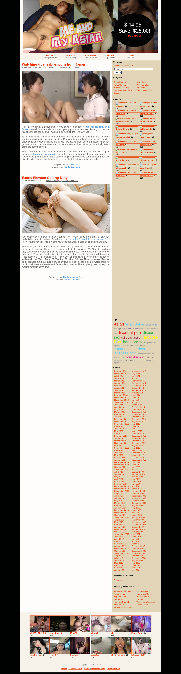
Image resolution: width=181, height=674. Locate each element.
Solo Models (141, 82)
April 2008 (136, 512)
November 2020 (121, 465)
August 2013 (137, 421)
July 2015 (136, 373)
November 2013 (139, 414)
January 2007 (138, 548)
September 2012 (139, 443)
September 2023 (121, 402)
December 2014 (139, 383)
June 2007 (136, 536)
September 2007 (139, 529)
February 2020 (121, 484)
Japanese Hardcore (130, 349)
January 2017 (120, 546)
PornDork (110, 56)
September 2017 (121, 534)
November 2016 (121, 548)
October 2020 (120, 467)
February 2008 (138, 517)
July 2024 (118, 390)
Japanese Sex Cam (122, 607)
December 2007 (139, 522)
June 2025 (119, 378)
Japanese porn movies (45, 154)
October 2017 (120, 532)
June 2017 (119, 539)
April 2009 (136, 486)
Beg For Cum (120, 596)
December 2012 (139, 436)
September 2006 (139, 558)
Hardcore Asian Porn (73, 277)
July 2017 (118, 536)
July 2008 (136, 508)
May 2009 (136, 484)
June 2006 (136, 565)
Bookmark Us (127, 66)
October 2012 (138, 441)
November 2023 (121, 400)
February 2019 (121, 505)
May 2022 (118, 431)
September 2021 (121, 448)
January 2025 (120, 383)
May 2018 (118, 522)
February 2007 (138, 546)
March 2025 (119, 381)
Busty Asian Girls (121, 87)
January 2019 (120, 508)
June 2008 (136, 510)
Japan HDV (50, 56)
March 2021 (119, 457)
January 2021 (120, 460)
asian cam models (122, 591)
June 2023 (119, 407)
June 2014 (136, 397)
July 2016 (118, 558)
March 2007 (137, 544)
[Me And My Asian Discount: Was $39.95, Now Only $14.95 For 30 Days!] (90, 52)
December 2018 (121, 510)
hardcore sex (134, 342)
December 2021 (121, 441)
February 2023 (121, 414)
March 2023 (119, 412)
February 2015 (138, 381)
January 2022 (120, 438)
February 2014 (138, 407)
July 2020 (118, 472)
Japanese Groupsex (136, 346)
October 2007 (138, 527)
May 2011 (136, 467)
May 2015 (136, 376)
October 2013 (138, 417)
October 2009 (138, 472)
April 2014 (136, 402)
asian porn (130, 328)
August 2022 (120, 426)
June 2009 (136, 481)
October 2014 (138, 388)
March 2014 (137, 405)
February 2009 (138, 491)
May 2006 (136, 568)
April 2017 (118, 541)
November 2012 (139, 438)
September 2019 (121, 491)
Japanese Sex (119, 358)
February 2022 (121, 436)
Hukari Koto (119, 605)
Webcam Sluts (142, 85)
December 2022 (121, 419)
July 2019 (118, 496)
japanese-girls (151, 343)
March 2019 (119, 503)
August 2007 (137, 532)
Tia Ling (140, 599)
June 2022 (119, 429)
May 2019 (118, 500)
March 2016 (119, 565)
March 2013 (137, 431)
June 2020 (119, 474)
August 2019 (120, 493)
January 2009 (138, 493)
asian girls (118, 329)
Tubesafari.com (90, 56)
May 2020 (118, 477)
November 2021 (121, 443)
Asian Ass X (70, 56)
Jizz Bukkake (142, 591)
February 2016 (121, 568)
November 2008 (139, 498)
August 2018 (120, 520)
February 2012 (138, 453)
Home (116, 66)
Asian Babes (135, 324)
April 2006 (136, 570)
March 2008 (137, 515)
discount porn (130, 332)
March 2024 (119, 393)
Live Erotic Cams (144, 594)
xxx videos (129, 360)
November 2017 (121, 529)
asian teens (142, 329)
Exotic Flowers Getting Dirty (45, 178)
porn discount (135, 357)
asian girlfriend (121, 85)
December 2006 (139, 551)
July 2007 (136, 534)
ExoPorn (131, 56)
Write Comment (72, 167)
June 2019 (119, 498)
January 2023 (120, 417)
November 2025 (121, 373)
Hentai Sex (119, 599)
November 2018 (121, 512)
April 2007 (136, 541)
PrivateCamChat (143, 596)
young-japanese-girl (142, 361)
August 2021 (120, 450)
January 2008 (138, 520)
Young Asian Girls (144, 90)
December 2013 (139, 412)
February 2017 (121, 544)
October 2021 (120, 445)
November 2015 (139, 371)
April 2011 (136, 469)
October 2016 (120, 551)
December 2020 (121, 462)
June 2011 (136, 465)
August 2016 (120, 556)
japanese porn (125, 353)
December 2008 (139, 496)
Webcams (140, 87)
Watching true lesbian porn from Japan (53, 64)
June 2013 (136, 426)
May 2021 (118, 455)
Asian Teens (119, 594)
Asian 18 (118, 580)
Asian (119, 324)
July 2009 (136, 479)
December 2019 (121, 486)
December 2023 (121, 397)
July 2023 (118, 405)
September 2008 (139, 503)
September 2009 (139, 474)
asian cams (151, 325)
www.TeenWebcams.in (146, 602)
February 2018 (121, 524)
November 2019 (121, 488)
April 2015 (136, 378)
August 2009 (137, 477)
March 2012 (137, 450)
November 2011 (139, 460)
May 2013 (136, 429)
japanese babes (120, 346)
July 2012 (136, 448)
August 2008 (137, 505)
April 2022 (118, 433)
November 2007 (139, 524)
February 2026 (121, 371)
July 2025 (118, 376)
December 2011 (139, 457)
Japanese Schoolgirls (145, 354)
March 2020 (119, 481)
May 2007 (136, 539)
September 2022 (121, 424)
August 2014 (137, 393)
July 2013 (136, 424)
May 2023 (118, 409)
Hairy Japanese (130, 337)
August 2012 (137, 445)
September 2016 (121, 553)
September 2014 (139, 390)
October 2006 (138, 556)
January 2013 (138, 433)
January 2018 (120, 527)
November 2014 (139, 385)
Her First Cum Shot (122, 602)
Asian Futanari (120, 82)
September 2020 (121, 469)
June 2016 (119, 560)
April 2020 (118, 479)
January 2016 (120, 570)
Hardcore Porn (98, 669)
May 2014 (136, 400)
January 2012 (138, 455)
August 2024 (120, 388)
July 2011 (136, 462)
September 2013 (139, 419)
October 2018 (120, 515)
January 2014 (138, 409)
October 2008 (138, 500)
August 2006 (137, 560)
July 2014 (136, 395)
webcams (150, 358)
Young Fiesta (142, 605)
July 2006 (136, 563)
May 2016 (118, 563)
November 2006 (139, 553)
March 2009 (137, 488)
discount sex (113, 669)
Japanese (73, 165)
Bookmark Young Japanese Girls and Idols (62, 67)
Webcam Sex (118, 360)
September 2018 (121, 517)
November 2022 (121, 421)
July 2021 (118, 453)
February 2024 (121, 395)
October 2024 (120, 385)
